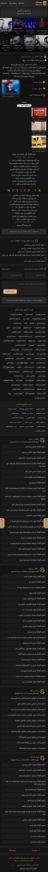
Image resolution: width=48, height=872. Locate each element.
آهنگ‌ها (21, 3)
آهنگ (30, 64)
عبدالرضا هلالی (41, 422)
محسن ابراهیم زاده (39, 319)
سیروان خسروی (14, 371)
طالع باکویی (31, 417)
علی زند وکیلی (29, 367)
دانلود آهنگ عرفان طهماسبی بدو (34, 682)
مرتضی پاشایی (41, 371)
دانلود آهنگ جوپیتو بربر (37, 482)
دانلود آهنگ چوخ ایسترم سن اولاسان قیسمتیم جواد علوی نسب (25, 489)
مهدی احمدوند (18, 354)
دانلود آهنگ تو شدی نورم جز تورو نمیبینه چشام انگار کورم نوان (25, 813)
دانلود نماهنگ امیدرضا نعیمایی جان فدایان (31, 676)
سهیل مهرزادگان (8, 367)
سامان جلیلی (41, 345)
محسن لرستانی (20, 345)
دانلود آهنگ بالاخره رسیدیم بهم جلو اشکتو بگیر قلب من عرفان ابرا (26, 464)
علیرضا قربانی (41, 363)
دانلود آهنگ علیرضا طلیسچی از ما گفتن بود (30, 648)
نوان (32, 363)
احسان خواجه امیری (25, 336)
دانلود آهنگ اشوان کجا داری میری (34, 795)
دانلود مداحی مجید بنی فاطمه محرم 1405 (31, 742)
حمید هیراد (29, 314)
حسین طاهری (41, 413)
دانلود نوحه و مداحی (38, 836)
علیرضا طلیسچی (40, 336)
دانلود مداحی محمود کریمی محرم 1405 (32, 737)
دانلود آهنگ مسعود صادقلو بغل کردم (32, 776)
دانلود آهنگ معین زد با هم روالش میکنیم (31, 665)
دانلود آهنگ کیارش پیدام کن (34, 245)
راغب (25, 323)
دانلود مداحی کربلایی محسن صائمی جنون (31, 704)
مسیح (32, 323)
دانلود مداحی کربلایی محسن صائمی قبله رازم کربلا (28, 731)
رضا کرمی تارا (41, 354)
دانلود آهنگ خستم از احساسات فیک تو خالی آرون (28, 504)
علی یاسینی (30, 354)
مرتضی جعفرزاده (40, 327)
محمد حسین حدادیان (26, 426)
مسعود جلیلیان (28, 385)
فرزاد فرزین (42, 341)
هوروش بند (29, 380)
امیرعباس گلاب (40, 349)
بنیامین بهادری (40, 398)
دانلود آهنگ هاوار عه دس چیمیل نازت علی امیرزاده (28, 521)
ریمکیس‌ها (13, 3)
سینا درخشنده (19, 376)
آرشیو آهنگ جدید (35, 95)
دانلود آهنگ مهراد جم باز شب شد (34, 610)
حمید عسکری (11, 336)
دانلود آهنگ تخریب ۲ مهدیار (36, 515)
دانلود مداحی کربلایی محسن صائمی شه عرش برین (28, 709)
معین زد (31, 345)
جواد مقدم (15, 413)
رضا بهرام (32, 341)
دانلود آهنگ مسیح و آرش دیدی (35, 598)
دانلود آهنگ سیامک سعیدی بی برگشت (32, 615)
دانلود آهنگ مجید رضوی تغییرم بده (33, 671)
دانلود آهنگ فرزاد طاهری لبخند (35, 477)
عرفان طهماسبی (22, 363)
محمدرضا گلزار (29, 393)
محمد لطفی (16, 389)
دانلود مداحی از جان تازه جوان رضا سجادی (31, 726)
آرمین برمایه (41, 393)
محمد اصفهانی (8, 380)
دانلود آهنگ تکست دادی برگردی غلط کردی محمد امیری (27, 554)
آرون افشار (6, 354)
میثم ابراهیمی (40, 332)
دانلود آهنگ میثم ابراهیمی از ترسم (33, 538)
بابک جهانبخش (8, 341)
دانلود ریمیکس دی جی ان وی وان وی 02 (31, 587)
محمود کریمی (41, 409)
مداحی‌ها (4, 3)
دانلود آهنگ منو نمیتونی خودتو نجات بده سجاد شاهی (27, 527)
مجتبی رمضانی (40, 431)
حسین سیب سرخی (15, 422)
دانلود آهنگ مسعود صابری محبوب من (32, 549)
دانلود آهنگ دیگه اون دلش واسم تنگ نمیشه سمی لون (26, 510)
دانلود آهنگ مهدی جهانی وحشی (34, 820)
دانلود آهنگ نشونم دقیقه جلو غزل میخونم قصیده (28, 543)
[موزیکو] (41, 3)
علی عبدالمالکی (27, 371)
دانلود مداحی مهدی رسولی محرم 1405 (32, 748)
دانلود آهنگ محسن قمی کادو (34, 261)
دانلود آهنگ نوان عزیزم (37, 593)
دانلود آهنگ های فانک (37, 825)
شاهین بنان (31, 376)
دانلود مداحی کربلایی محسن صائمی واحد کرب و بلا (28, 698)
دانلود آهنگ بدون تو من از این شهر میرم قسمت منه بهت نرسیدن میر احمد (26, 782)
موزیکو (17, 67)
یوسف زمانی (41, 323)
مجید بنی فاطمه (27, 413)
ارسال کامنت (10, 291)
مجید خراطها (41, 389)
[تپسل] (24, 105)
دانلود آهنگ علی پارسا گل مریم (32, 56)
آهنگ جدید (30, 60)
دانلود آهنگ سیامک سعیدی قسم (34, 659)
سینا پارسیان (15, 385)
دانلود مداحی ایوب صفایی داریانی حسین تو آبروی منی (27, 637)
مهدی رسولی (12, 409)
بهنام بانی (10, 363)
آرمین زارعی (15, 349)
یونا (9, 393)
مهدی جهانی (41, 367)
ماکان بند (26, 319)
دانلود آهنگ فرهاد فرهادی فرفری (34, 806)
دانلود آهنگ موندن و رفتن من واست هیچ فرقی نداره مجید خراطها (25, 497)
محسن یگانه (28, 332)
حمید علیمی (29, 422)
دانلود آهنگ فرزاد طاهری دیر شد (34, 621)
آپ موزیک (36, 850)
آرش (8, 327)
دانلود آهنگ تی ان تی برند (36, 632)
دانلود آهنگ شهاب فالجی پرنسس (33, 248)
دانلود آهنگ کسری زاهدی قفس (34, 626)
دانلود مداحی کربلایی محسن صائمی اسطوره (30, 720)
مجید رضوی (28, 327)
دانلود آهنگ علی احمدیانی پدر (35, 789)
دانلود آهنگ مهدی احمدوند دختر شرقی (31, 252)
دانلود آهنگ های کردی (37, 831)
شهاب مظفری (16, 332)
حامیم (29, 358)
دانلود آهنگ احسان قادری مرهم (34, 643)
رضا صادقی (17, 323)
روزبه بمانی (42, 376)
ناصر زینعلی (20, 358)
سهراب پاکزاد (41, 380)
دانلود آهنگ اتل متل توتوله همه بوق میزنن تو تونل (27, 532)
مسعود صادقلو (14, 319)
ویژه (24, 60)
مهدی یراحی (18, 393)
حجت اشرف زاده (27, 349)
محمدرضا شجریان (16, 314)
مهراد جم (19, 380)
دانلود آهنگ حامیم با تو (37, 582)
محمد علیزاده (21, 341)
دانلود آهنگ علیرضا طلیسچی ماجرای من (32, 604)
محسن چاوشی (41, 314)
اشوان (19, 367)
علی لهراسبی (9, 358)
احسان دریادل (41, 385)
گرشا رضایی (17, 327)
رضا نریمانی (42, 417)
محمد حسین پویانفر (26, 409)
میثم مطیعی (41, 426)
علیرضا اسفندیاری (18, 417)
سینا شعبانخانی (28, 389)
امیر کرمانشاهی (11, 426)
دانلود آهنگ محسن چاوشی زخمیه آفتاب (32, 654)
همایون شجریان (40, 358)
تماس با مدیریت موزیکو (28, 868)
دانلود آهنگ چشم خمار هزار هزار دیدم (32, 560)
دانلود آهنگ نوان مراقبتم (36, 800)
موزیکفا (12, 850)
